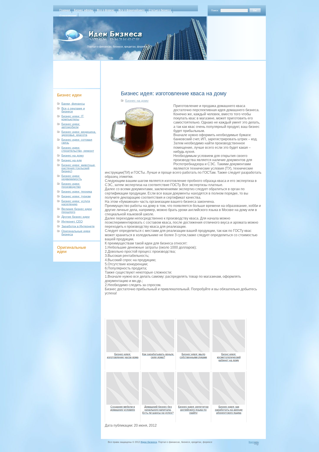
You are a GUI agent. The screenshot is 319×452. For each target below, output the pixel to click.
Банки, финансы (73, 103)
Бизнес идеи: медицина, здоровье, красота (78, 133)
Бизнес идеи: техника (76, 191)
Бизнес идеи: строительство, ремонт (77, 149)
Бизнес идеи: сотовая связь (76, 141)
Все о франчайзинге (131, 10)
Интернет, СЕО (72, 221)
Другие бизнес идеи (75, 216)
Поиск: (215, 10)
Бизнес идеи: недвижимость (71, 177)
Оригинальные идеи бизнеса (75, 232)
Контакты (254, 442)
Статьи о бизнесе (160, 10)
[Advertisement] (231, 36)
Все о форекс (106, 10)
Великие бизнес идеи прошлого (76, 210)
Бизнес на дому (72, 155)
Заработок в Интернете (78, 226)
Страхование (67, 15)
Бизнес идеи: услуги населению (75, 202)
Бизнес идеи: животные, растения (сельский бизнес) (78, 168)
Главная (64, 10)
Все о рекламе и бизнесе (73, 110)
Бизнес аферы (83, 10)
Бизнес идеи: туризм (76, 196)
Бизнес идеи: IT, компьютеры (72, 117)
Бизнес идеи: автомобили (70, 125)
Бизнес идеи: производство (71, 185)
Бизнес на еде (71, 160)
